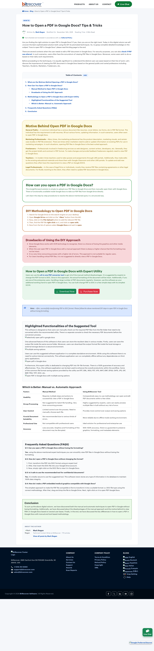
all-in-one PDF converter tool (52, 275)
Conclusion (32, 111)
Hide (85, 75)
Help (128, 577)
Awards (69, 567)
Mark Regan (40, 32)
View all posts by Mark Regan (45, 536)
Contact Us (70, 562)
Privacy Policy (100, 559)
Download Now (66, 291)
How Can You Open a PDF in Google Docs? (45, 85)
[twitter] (114, 593)
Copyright (99, 565)
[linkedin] (120, 593)
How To (26, 20)
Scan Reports (71, 570)
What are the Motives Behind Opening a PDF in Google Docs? (53, 82)
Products (79, 4)
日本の (135, 571)
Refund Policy (100, 562)
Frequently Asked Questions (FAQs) (42, 108)
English (131, 557)
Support (69, 565)
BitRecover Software (28, 593)
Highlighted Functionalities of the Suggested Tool (51, 100)
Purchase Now (90, 291)
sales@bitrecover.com (23, 572)
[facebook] (108, 593)
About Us (93, 4)
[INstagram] (131, 593)
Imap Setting (131, 574)
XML (96, 567)
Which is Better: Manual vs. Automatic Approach (51, 103)
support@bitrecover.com (24, 569)
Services (69, 559)
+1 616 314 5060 (21, 567)
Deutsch (133, 560)
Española (133, 563)
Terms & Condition (102, 557)
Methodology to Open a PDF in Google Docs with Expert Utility (53, 96)
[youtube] (125, 593)
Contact (106, 4)
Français (134, 568)
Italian (131, 565)
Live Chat (124, 4)
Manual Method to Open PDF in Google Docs (49, 89)
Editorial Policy (66, 38)
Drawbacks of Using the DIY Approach (47, 92)
